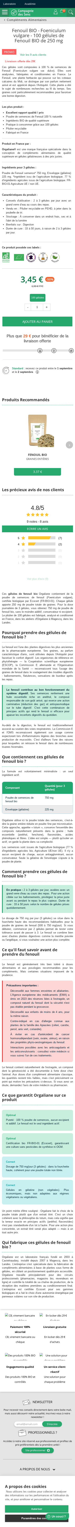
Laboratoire (9, 4)
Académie (30, 4)
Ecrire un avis (37, 529)
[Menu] (5, 12)
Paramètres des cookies (36, 1518)
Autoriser (36, 1509)
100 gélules (37, 297)
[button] (37, 1469)
